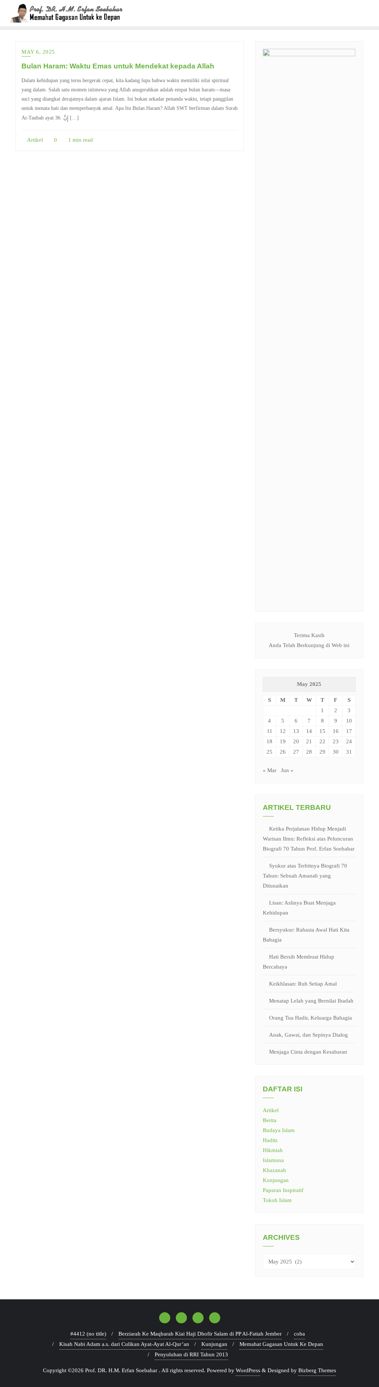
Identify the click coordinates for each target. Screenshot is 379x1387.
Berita (269, 1120)
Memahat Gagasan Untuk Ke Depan (281, 1344)
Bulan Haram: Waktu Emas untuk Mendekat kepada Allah (117, 66)
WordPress (248, 1370)
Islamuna (273, 1160)
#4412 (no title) (88, 1334)
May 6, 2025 (38, 52)
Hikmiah (273, 1150)
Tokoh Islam (277, 1200)
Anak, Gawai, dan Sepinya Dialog (308, 1035)
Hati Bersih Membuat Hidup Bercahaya (298, 962)
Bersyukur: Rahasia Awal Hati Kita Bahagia (306, 935)
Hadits (270, 1140)
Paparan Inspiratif (283, 1190)
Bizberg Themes (317, 1370)
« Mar (269, 770)
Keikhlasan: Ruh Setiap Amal (303, 984)
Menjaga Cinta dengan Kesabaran (308, 1052)
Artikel (34, 140)
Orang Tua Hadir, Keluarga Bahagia (310, 1018)
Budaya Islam (279, 1130)
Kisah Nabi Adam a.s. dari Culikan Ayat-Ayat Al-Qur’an (124, 1344)
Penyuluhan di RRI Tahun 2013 (191, 1354)
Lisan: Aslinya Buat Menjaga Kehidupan (299, 908)
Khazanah (274, 1170)
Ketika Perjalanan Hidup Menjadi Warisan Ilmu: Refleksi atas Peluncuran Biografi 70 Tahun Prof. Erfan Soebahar (309, 839)
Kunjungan (276, 1180)
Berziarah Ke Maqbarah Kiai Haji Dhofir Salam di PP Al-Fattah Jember (200, 1334)
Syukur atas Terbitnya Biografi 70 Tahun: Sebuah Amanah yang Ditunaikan (305, 876)
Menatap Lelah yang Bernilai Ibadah (311, 1001)
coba (299, 1334)
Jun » (287, 770)
